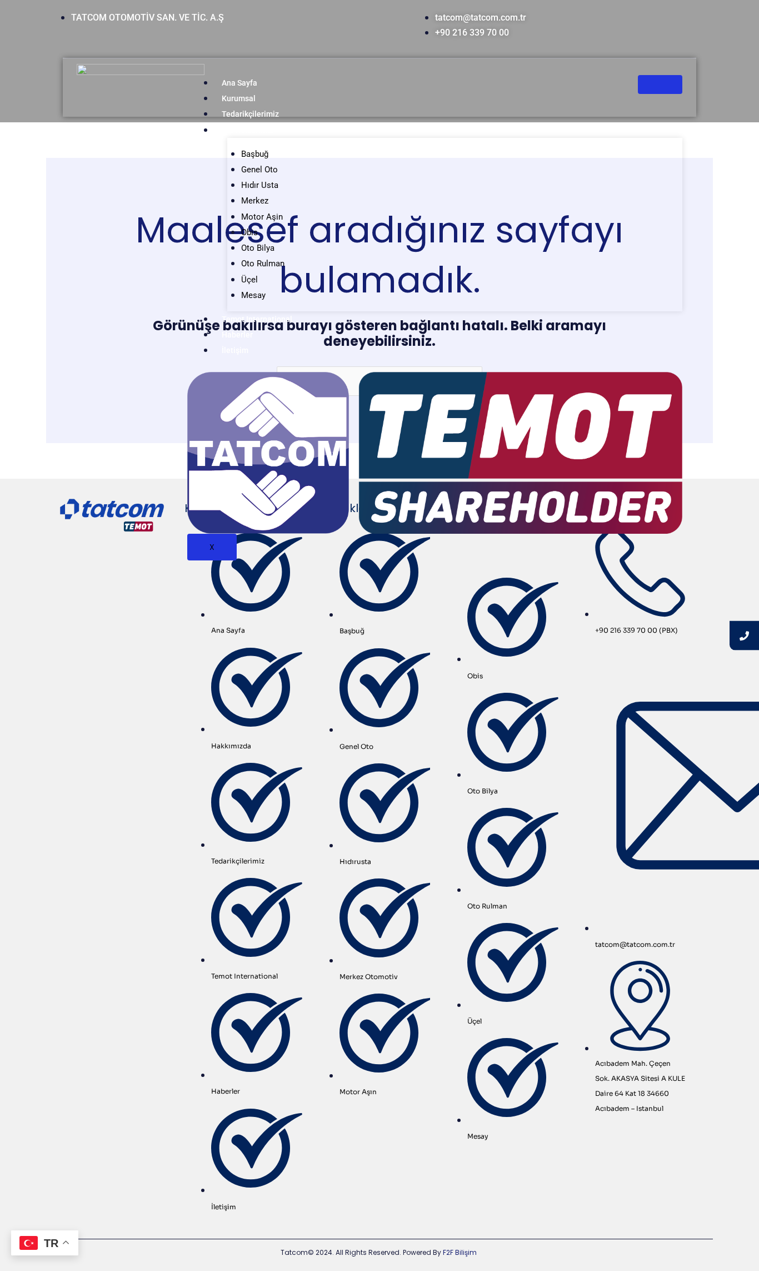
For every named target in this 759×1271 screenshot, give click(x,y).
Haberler (237, 334)
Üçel (249, 280)
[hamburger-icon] (660, 84)
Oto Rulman (262, 264)
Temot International (257, 319)
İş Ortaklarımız (247, 130)
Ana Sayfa (239, 82)
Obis (249, 232)
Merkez (254, 201)
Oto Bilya (257, 248)
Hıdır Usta (259, 185)
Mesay (253, 295)
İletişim (235, 350)
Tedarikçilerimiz (250, 114)
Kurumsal (239, 98)
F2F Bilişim (459, 1252)
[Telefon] (744, 636)
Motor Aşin (262, 217)
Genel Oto (259, 170)
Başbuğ (254, 154)
